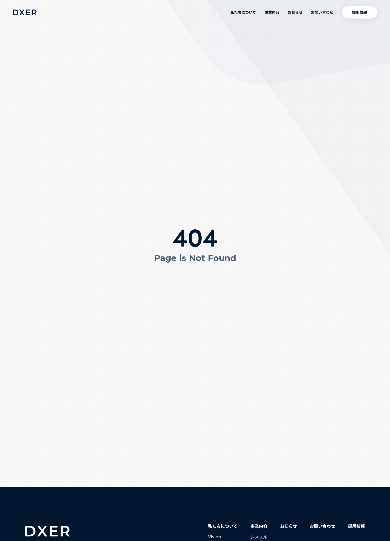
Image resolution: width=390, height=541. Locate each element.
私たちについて (243, 12)
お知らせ (295, 12)
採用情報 (356, 526)
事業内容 (272, 12)
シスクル (258, 537)
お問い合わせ (322, 12)
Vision (214, 537)
